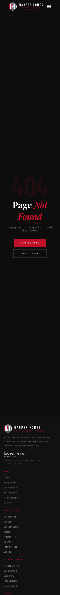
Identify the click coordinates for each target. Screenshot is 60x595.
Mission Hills (10, 536)
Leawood (8, 521)
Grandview (9, 575)
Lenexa (7, 551)
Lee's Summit (10, 570)
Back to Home (30, 242)
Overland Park (10, 516)
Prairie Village (10, 546)
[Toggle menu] (48, 7)
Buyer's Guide (10, 487)
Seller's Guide (10, 492)
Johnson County (11, 526)
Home (7, 477)
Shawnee (8, 541)
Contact (7, 502)
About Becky (10, 482)
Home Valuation (11, 497)
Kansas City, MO (11, 565)
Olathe (7, 531)
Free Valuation (11, 580)
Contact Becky (30, 253)
